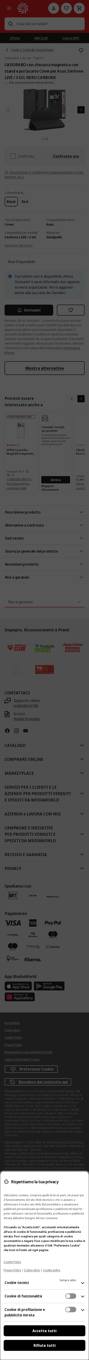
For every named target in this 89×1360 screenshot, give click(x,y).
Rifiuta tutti (45, 1345)
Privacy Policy (12, 1270)
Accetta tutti (44, 1330)
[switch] (70, 1296)
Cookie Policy (12, 1262)
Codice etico (32, 1270)
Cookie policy (51, 1270)
